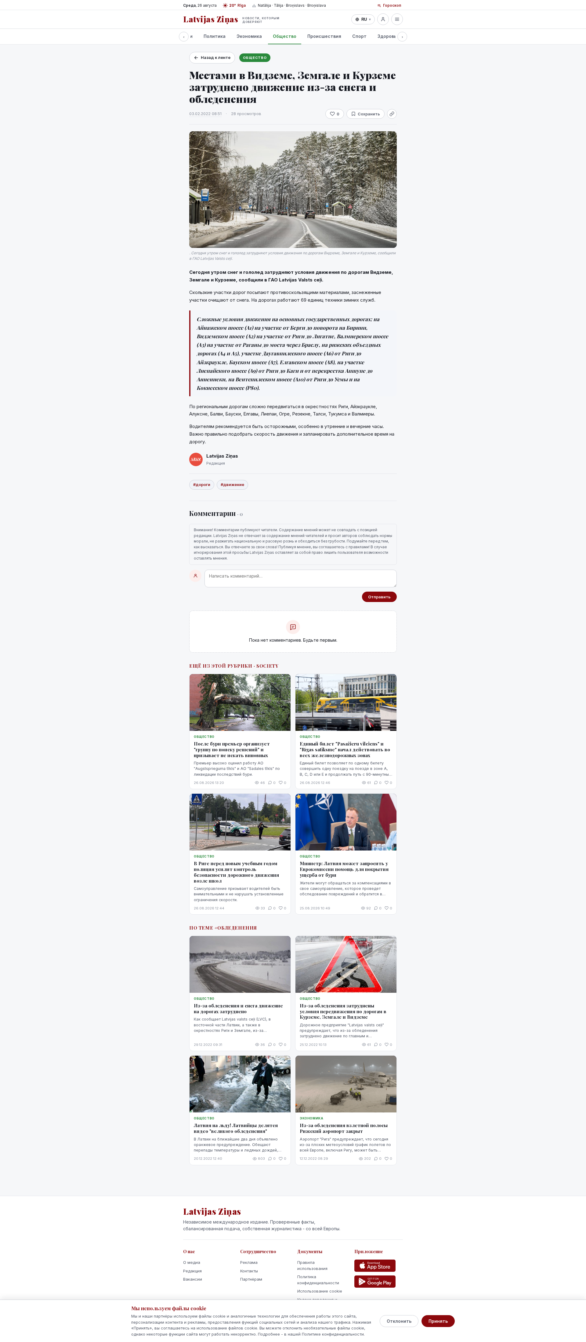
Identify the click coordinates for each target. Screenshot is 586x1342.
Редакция (192, 1270)
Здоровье (388, 36)
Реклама (249, 1262)
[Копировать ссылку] (392, 114)
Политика (215, 36)
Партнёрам (251, 1279)
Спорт (359, 36)
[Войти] (383, 19)
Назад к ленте (215, 57)
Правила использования (312, 1265)
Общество (284, 36)
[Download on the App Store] (375, 1265)
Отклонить (399, 1321)
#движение (232, 484)
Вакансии (192, 1279)
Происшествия (324, 36)
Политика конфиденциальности (318, 1279)
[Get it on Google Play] (375, 1281)
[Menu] (397, 19)
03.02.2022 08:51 (205, 113)
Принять (438, 1321)
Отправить (379, 596)
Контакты (249, 1270)
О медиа (191, 1262)
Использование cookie (319, 1291)
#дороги (201, 484)
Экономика (249, 36)
